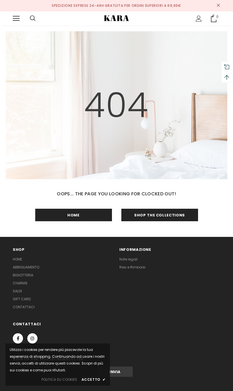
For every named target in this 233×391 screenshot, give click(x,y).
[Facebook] (18, 338)
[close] (218, 6)
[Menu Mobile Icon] (16, 18)
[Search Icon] (33, 18)
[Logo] (116, 18)
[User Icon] (199, 19)
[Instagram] (32, 338)
